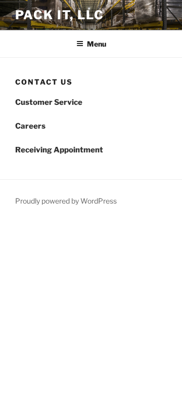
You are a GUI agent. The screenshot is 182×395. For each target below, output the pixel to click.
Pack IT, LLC (59, 15)
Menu (96, 44)
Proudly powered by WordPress (66, 200)
